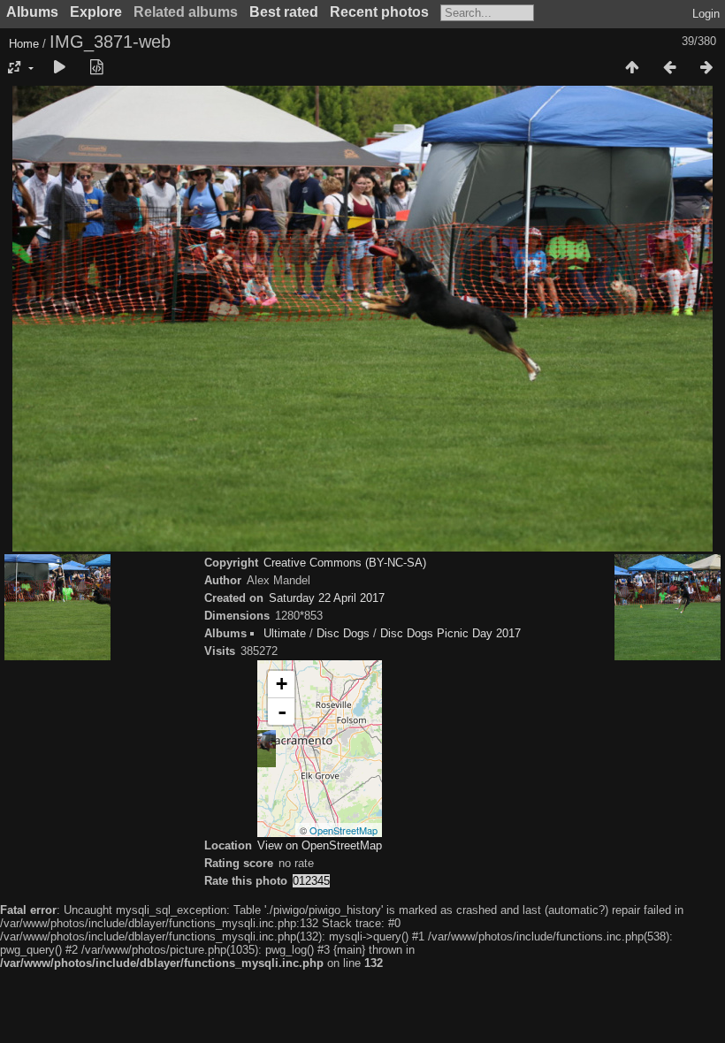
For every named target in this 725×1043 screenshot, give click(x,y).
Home (24, 43)
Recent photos (379, 11)
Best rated (283, 11)
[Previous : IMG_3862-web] (669, 68)
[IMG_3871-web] (257, 748)
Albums (32, 11)
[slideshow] (59, 68)
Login (706, 13)
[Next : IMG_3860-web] (706, 68)
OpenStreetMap (343, 830)
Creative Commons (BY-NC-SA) (344, 562)
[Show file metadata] (96, 68)
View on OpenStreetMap (319, 845)
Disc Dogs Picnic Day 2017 (450, 633)
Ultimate (284, 633)
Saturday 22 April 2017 (327, 598)
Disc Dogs (343, 633)
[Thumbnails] (632, 68)
